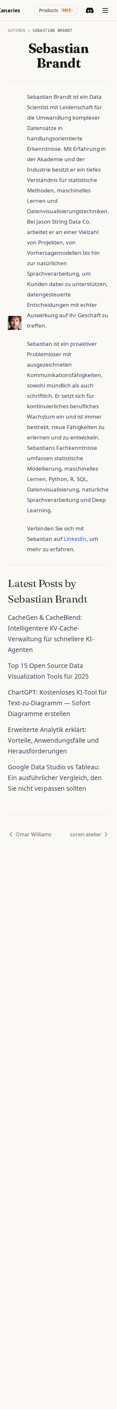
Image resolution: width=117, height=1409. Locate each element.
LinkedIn (75, 538)
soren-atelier (85, 834)
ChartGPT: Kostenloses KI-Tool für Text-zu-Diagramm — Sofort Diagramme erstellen (57, 703)
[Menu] (105, 10)
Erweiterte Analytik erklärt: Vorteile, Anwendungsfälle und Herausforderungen (53, 740)
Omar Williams (34, 834)
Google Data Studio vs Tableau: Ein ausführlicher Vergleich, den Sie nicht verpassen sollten (55, 778)
